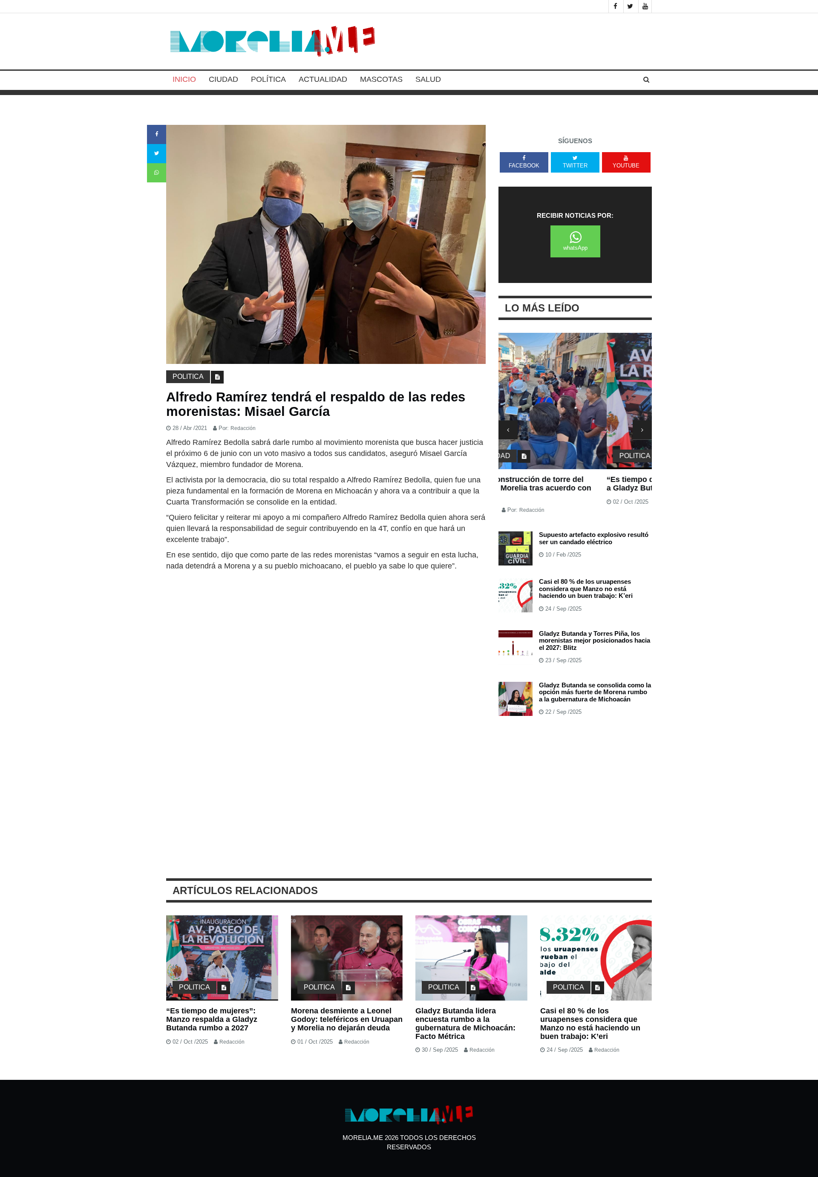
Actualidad (323, 79)
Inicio (184, 79)
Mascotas (381, 79)
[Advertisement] (326, 635)
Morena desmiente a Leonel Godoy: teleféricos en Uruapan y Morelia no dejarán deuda (347, 1019)
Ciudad (223, 79)
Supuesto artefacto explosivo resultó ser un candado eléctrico (593, 538)
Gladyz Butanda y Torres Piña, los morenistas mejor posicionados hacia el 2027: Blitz (594, 640)
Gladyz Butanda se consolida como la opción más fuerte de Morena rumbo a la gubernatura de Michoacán (595, 692)
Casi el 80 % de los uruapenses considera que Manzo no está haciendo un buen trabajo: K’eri (586, 588)
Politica (188, 376)
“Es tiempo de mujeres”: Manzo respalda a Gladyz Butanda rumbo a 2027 (573, 483)
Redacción (243, 428)
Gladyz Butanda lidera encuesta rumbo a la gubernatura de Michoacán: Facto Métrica (465, 1023)
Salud (428, 79)
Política (268, 79)
